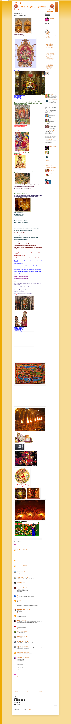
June (47, 74)
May (46, 75)
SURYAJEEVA (18, 615)
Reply (17, 557)
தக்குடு (17, 595)
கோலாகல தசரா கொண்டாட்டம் (49, 67)
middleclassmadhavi (19, 609)
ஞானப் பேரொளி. (48, 37)
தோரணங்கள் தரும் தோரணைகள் (50, 109)
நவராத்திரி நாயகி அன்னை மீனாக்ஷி (50, 68)
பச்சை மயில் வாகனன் (48, 34)
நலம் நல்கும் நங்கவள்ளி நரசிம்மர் (50, 58)
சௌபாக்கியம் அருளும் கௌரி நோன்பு (50, 43)
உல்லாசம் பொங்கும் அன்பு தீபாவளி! (50, 47)
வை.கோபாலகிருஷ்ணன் (19, 543)
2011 (46, 30)
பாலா (17, 582)
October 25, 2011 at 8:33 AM (24, 549)
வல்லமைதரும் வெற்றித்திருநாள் (50, 64)
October (47, 33)
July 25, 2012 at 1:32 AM (25, 657)
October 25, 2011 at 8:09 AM (26, 543)
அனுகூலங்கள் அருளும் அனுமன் (50, 53)
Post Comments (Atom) (21, 692)
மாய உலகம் (18, 565)
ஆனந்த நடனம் (51, 94)
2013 (46, 28)
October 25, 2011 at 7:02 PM (24, 631)
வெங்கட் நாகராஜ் (19, 641)
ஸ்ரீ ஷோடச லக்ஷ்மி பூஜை (49, 139)
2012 (46, 29)
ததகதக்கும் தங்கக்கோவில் (49, 45)
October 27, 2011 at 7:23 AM (26, 652)
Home (28, 691)
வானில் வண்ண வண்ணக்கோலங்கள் (50, 52)
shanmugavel (18, 631)
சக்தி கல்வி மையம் (19, 600)
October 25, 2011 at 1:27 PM (24, 615)
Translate (30, 709)
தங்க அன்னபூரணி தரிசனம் (49, 44)
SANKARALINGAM (19, 652)
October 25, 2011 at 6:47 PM (21, 626)
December (47, 31)
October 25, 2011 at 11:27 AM (22, 595)
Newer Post (16, 691)
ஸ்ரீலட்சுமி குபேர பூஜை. (49, 46)
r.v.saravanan (18, 571)
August (47, 72)
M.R (17, 626)
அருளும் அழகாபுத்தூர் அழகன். (50, 38)
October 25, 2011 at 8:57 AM (22, 554)
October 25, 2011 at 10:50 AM (23, 587)
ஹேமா (17, 620)
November (47, 32)
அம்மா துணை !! (47, 160)
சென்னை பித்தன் (19, 636)
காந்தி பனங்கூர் (18, 577)
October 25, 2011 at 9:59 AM (23, 565)
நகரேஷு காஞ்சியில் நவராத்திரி (49, 66)
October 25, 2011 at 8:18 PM (24, 636)
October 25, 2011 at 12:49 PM (26, 609)
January (47, 80)
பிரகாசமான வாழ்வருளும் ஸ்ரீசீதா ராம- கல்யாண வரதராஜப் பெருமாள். (52, 170)
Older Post (40, 691)
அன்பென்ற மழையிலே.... (52, 173)
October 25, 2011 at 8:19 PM (24, 641)
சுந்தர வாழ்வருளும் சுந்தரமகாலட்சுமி (50, 54)
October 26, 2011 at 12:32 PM (25, 646)
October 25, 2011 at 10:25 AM (24, 571)
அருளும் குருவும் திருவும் (49, 55)
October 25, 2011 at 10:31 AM (24, 577)
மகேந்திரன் (18, 587)
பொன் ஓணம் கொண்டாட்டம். (49, 105)
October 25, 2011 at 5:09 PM (22, 620)
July (46, 73)
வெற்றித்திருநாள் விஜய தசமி (49, 65)
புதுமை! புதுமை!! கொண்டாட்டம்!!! (50, 130)
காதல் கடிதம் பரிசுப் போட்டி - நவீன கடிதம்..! (51, 167)
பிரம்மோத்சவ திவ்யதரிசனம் (49, 59)
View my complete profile (52, 19)
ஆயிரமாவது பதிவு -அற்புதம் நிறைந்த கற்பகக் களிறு (52, 146)
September (47, 71)
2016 (46, 24)
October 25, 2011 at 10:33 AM (22, 582)
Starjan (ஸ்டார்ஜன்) (19, 646)
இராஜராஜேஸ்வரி (52, 18)
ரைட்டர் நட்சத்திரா (19, 549)
